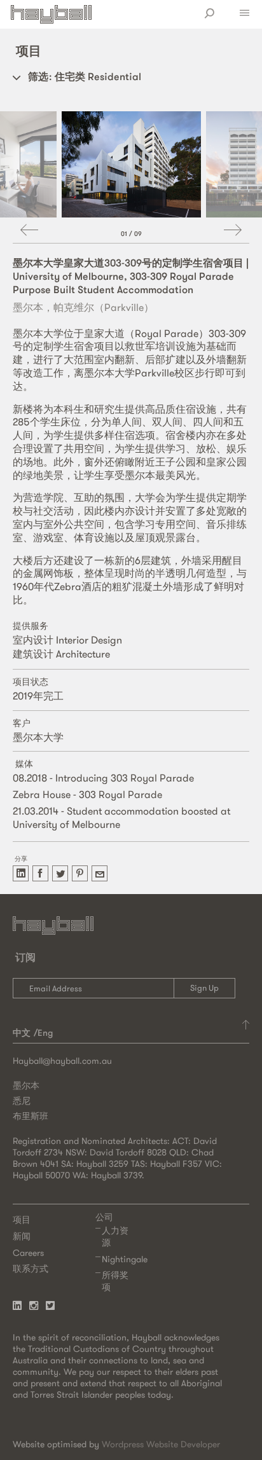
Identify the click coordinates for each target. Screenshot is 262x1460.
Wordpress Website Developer (161, 1444)
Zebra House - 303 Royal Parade (87, 794)
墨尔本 (26, 1085)
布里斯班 (30, 1116)
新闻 (22, 1236)
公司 (104, 1217)
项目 (22, 1219)
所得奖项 (115, 1281)
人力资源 (115, 1236)
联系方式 (30, 1268)
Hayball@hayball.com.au (62, 1060)
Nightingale (125, 1259)
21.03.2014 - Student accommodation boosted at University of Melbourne (121, 817)
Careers (28, 1252)
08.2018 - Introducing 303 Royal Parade (103, 777)
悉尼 (22, 1100)
